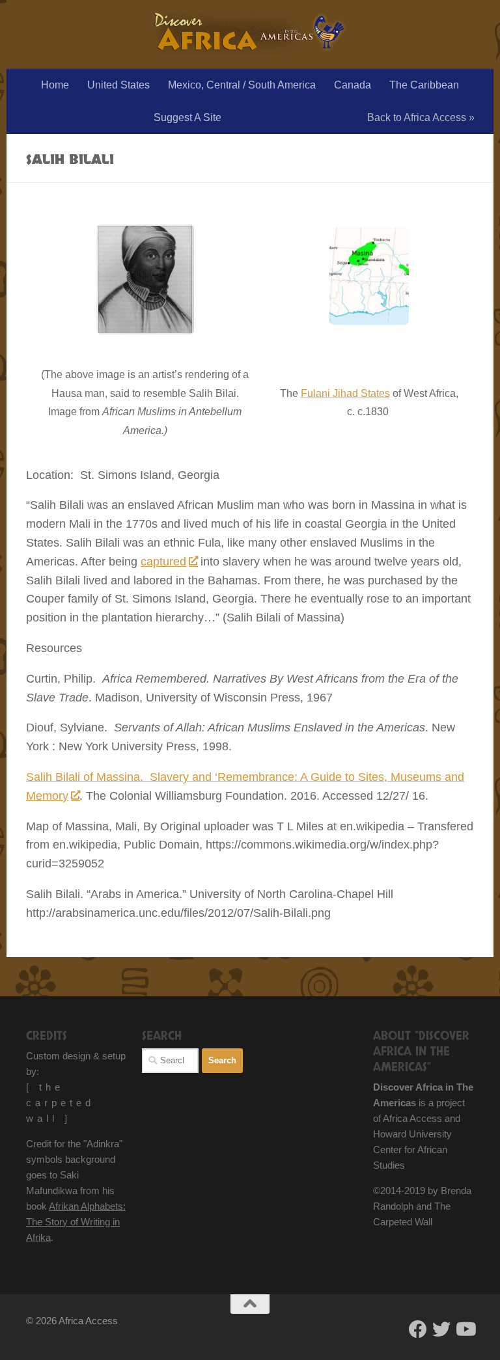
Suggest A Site (187, 117)
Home (55, 84)
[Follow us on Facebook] (418, 1329)
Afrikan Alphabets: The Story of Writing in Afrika (76, 1222)
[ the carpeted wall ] (60, 1102)
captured (163, 561)
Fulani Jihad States (345, 393)
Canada (352, 84)
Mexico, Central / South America (242, 84)
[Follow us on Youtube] (465, 1329)
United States (118, 84)
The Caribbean (424, 84)
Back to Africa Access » (421, 117)
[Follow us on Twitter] (441, 1329)
